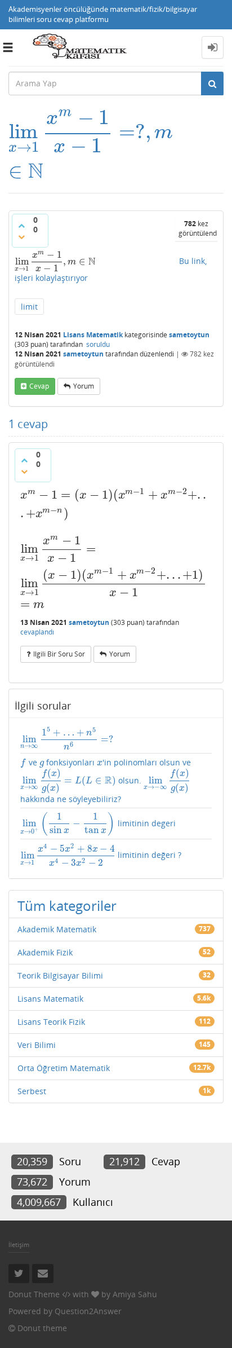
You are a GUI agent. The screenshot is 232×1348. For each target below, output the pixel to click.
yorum (83, 386)
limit (29, 306)
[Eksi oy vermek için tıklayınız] (21, 237)
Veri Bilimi (36, 1044)
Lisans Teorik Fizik (51, 1021)
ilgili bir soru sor (59, 654)
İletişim (18, 1244)
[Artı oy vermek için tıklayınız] (21, 226)
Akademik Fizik (45, 952)
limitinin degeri (98, 824)
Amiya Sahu (135, 1294)
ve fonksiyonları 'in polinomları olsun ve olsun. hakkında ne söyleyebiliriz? (105, 780)
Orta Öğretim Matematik (63, 1068)
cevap (39, 386)
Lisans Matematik (93, 335)
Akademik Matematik (56, 929)
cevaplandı (37, 632)
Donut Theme (34, 1294)
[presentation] (90, 131)
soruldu (98, 344)
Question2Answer (88, 1311)
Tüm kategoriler (67, 905)
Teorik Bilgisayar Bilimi (60, 975)
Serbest (31, 1091)
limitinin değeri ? (100, 855)
